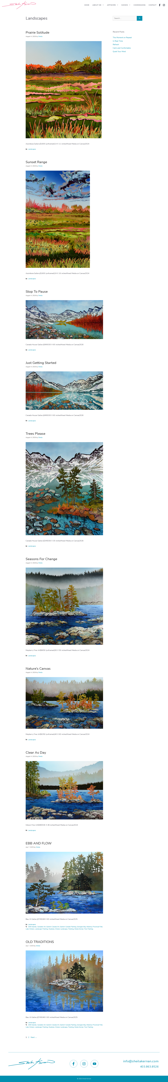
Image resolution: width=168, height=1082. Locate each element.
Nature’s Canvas (38, 668)
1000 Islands (32, 927)
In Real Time (118, 41)
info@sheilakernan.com (141, 1061)
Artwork (111, 5)
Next (34, 1037)
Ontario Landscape (61, 929)
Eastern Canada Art (52, 927)
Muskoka (51, 929)
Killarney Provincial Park (94, 927)
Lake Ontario (30, 929)
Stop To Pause (37, 291)
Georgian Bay (81, 927)
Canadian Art (41, 927)
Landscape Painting (41, 929)
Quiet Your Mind (119, 51)
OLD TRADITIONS (40, 942)
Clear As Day (36, 752)
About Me (96, 5)
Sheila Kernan (79, 929)
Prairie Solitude (37, 32)
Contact (152, 5)
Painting (71, 929)
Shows (124, 5)
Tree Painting (88, 929)
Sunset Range (36, 162)
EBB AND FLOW (39, 843)
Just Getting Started (41, 363)
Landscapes (32, 149)
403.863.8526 (149, 1066)
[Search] (139, 18)
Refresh (116, 44)
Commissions (140, 5)
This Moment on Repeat (122, 37)
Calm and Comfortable (122, 48)
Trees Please (35, 433)
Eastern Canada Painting (68, 927)
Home (86, 5)
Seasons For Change (41, 559)
